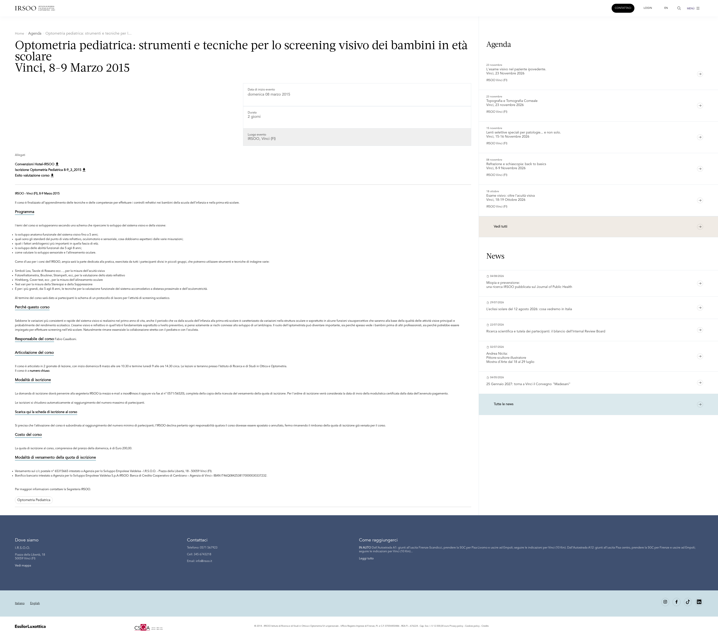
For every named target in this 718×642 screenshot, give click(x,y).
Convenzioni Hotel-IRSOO (35, 164)
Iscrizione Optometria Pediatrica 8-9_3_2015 (48, 170)
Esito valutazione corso (32, 175)
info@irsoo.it (204, 561)
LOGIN (648, 8)
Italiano (19, 603)
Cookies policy (472, 626)
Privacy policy (456, 626)
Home (19, 33)
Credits (485, 626)
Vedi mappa (23, 565)
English (35, 603)
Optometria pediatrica (33, 500)
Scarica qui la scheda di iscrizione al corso (46, 412)
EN (666, 8)
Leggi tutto (366, 558)
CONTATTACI (623, 8)
